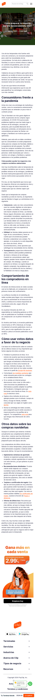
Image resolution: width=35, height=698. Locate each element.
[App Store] (11, 634)
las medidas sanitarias (21, 373)
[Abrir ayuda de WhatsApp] (30, 684)
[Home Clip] (17, 624)
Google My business (25, 370)
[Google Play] (23, 634)
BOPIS (6, 405)
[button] (31, 4)
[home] (4, 4)
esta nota (25, 414)
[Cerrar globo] (13, 680)
